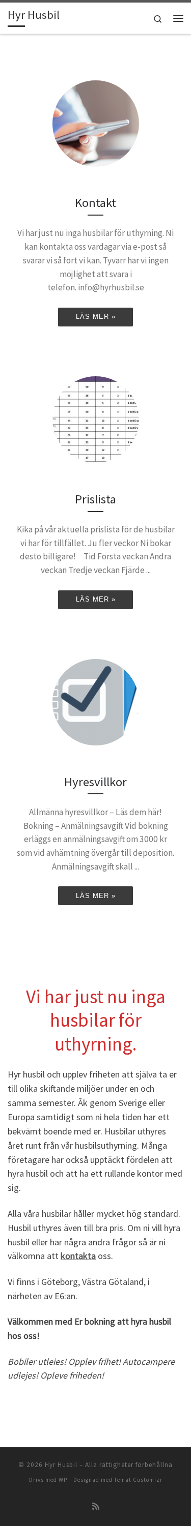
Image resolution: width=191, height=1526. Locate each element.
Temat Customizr (138, 1479)
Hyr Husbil (61, 1464)
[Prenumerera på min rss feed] (95, 1506)
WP (63, 1479)
